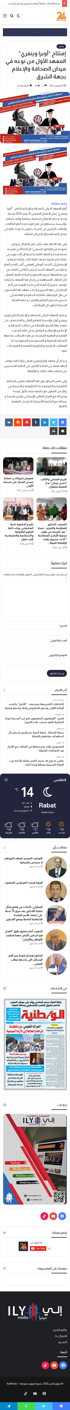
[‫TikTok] (44, 1216)
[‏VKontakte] (9, 422)
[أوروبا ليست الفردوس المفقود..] (56, 891)
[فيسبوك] (62, 422)
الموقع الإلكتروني (58, 655)
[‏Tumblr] (36, 422)
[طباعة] (54, 431)
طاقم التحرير (60, 1329)
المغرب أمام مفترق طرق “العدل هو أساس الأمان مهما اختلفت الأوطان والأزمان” (24, 935)
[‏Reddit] (18, 422)
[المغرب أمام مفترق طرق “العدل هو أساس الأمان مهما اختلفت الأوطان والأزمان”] (56, 940)
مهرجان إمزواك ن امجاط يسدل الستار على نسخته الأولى (18, 482)
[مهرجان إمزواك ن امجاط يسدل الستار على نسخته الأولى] (18, 466)
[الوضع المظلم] (18, 17)
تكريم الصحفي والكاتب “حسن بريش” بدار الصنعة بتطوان (53, 483)
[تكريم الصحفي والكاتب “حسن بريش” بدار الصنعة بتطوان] (52, 466)
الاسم (63, 625)
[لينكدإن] (45, 422)
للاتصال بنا (61, 1336)
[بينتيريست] (27, 422)
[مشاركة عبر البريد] (62, 431)
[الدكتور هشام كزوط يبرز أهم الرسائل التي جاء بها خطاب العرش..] (56, 964)
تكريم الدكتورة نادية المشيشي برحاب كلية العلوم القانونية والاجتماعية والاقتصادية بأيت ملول (19, 532)
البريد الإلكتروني (58, 640)
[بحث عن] (12, 17)
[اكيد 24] (61, 16)
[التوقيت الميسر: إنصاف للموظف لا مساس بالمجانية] (56, 867)
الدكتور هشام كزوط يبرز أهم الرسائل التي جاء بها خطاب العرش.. (26, 959)
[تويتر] (54, 422)
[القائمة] (5, 17)
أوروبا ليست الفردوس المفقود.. (23, 882)
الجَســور (62, 1342)
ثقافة (61, 46)
